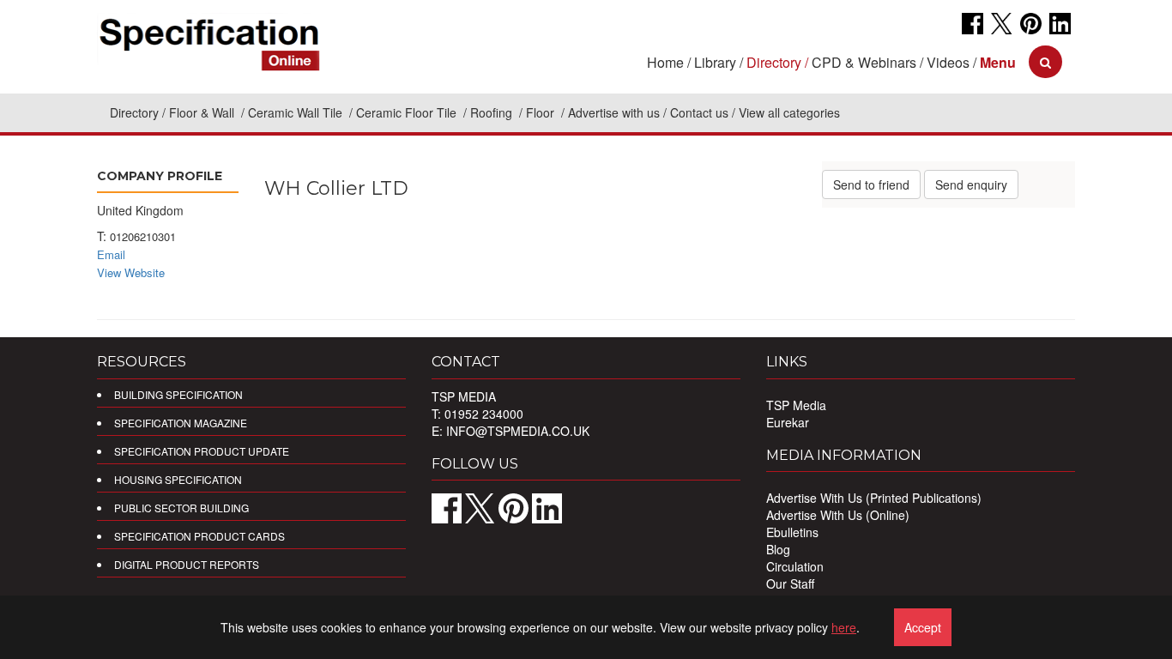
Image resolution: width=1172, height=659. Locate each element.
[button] (998, 62)
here (843, 627)
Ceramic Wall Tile (297, 112)
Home (665, 62)
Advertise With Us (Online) (837, 514)
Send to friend (871, 184)
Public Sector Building (181, 507)
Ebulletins (792, 532)
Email (111, 254)
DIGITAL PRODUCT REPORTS (186, 564)
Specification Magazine (180, 422)
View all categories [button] (789, 112)
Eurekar (787, 422)
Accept (922, 627)
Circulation (795, 566)
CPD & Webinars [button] (864, 62)
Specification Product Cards (199, 536)
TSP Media (796, 405)
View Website (131, 272)
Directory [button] (773, 62)
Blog (778, 549)
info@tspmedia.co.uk (517, 430)
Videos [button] (948, 62)
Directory (134, 112)
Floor (542, 112)
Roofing (493, 112)
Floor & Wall (203, 112)
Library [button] (715, 62)
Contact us (699, 112)
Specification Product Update (201, 451)
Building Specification (178, 394)
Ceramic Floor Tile (408, 112)
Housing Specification (178, 479)
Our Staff (790, 583)
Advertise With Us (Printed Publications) (874, 497)
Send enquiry (971, 184)
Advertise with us (614, 112)
